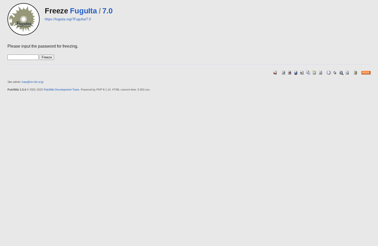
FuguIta (83, 11)
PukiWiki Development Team (61, 89)
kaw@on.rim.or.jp (32, 81)
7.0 (107, 11)
